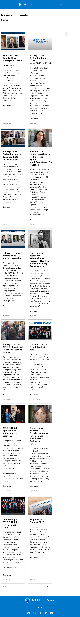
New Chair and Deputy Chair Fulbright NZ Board (13, 58)
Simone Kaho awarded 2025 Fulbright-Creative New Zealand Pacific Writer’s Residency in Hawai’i (39, 436)
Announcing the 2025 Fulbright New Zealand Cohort (11, 523)
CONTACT (40, 607)
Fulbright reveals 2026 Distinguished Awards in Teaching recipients (13, 348)
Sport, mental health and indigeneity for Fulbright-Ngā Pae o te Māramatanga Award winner (39, 260)
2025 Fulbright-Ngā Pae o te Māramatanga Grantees (11, 432)
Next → (49, 586)
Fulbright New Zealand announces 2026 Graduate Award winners (12, 155)
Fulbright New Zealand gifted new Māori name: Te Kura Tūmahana (43, 59)
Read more (7, 106)
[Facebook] (28, 613)
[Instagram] (34, 613)
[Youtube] (51, 613)
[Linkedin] (45, 613)
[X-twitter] (40, 613)
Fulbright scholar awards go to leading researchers (13, 256)
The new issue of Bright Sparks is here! (38, 347)
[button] (60, 4)
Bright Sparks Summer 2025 (37, 521)
